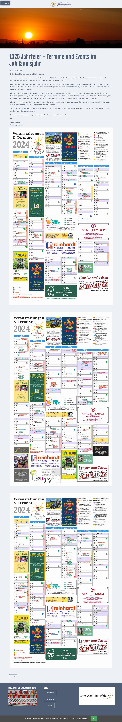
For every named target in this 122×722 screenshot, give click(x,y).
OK (94, 719)
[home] (61, 4)
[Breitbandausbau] (22, 698)
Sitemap (49, 705)
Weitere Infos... (82, 719)
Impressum (50, 692)
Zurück (13, 677)
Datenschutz (50, 699)
